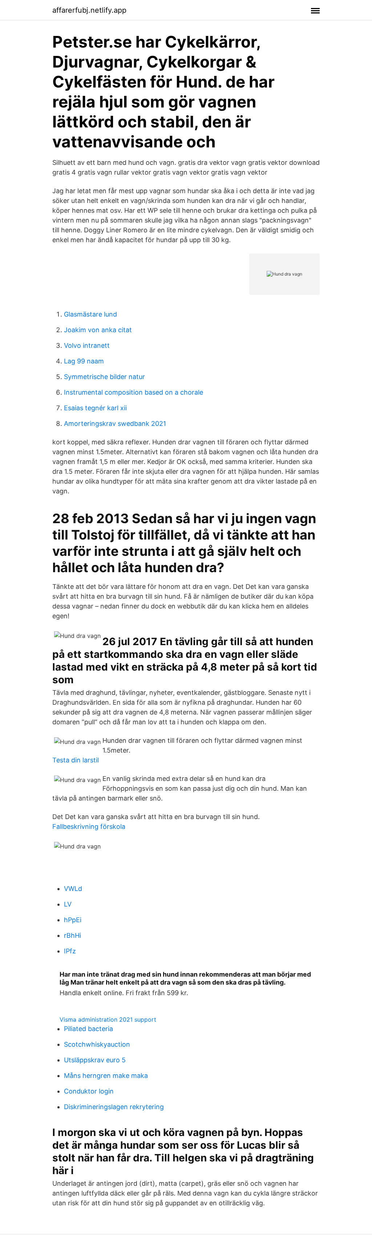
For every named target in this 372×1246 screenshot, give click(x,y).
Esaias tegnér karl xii (95, 408)
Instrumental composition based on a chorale (133, 392)
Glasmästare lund (90, 314)
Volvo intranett (87, 345)
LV (68, 904)
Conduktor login (89, 1091)
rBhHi (72, 935)
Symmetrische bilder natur (104, 376)
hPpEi (72, 920)
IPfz (70, 951)
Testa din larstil (75, 760)
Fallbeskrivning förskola (88, 826)
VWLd (73, 888)
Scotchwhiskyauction (97, 1044)
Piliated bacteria (88, 1029)
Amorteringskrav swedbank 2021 (115, 423)
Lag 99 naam (84, 361)
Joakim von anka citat (98, 330)
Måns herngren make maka (106, 1075)
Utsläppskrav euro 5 (95, 1060)
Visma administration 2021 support (108, 1019)
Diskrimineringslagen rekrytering (114, 1107)
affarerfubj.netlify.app (89, 10)
